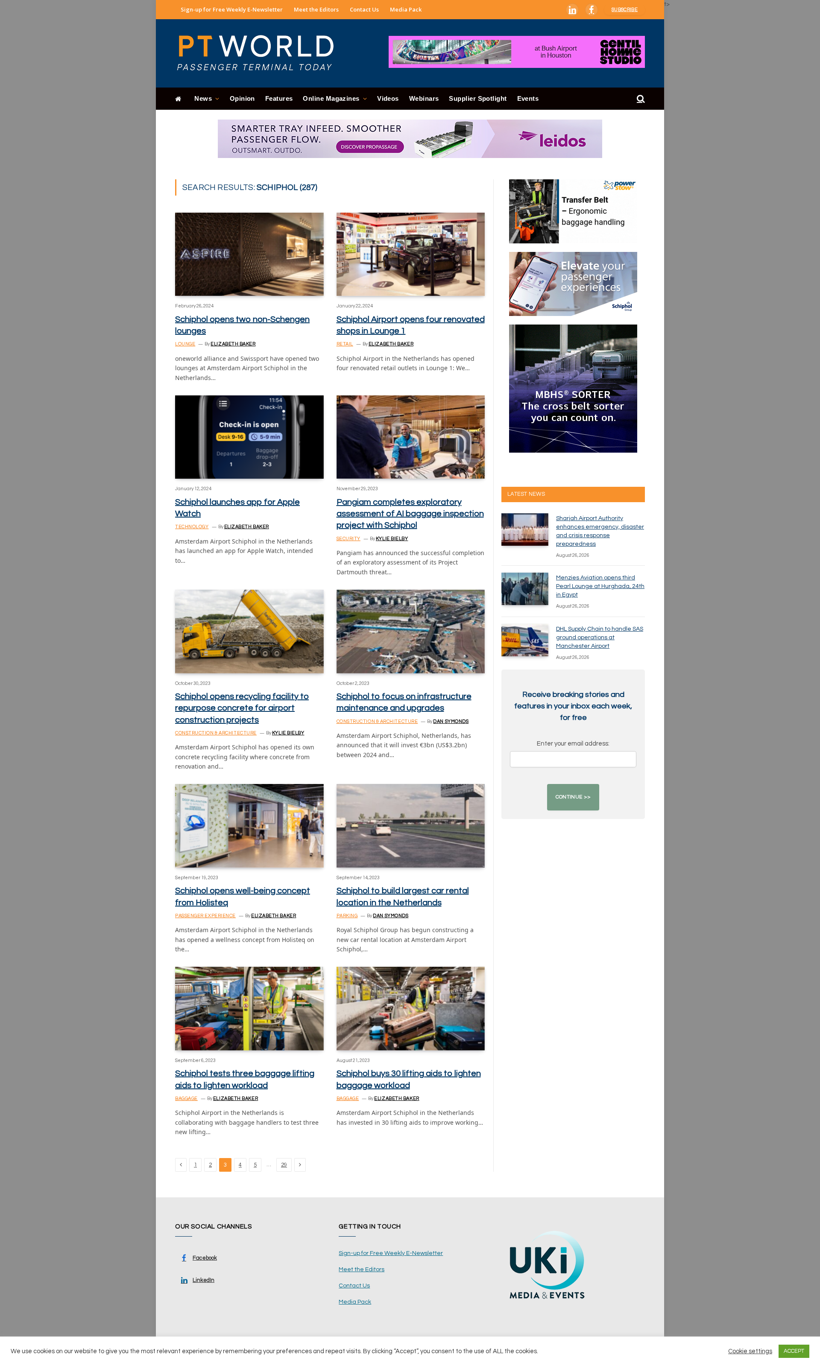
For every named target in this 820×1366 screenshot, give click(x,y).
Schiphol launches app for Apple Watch (237, 508)
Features (279, 98)
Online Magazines (331, 98)
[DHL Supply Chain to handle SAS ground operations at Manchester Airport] (524, 640)
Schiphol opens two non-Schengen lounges (242, 325)
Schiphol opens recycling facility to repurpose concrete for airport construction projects (242, 708)
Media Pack (406, 9)
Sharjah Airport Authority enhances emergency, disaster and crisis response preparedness (600, 531)
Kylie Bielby (392, 538)
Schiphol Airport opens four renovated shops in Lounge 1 (411, 325)
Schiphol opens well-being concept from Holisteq (242, 896)
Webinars (424, 98)
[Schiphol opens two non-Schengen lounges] (249, 254)
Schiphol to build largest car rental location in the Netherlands (403, 896)
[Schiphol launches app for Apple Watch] (249, 437)
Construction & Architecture (216, 733)
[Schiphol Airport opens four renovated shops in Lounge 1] (411, 254)
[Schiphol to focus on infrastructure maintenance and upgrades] (411, 631)
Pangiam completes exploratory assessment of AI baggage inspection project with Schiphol (410, 513)
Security (348, 538)
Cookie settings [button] (750, 1351)
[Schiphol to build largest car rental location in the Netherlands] (411, 825)
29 (284, 1165)
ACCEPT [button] (794, 1351)
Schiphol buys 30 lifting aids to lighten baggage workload (409, 1079)
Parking (347, 915)
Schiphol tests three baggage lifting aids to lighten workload (244, 1079)
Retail (345, 344)
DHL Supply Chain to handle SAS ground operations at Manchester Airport (599, 637)
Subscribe (625, 9)
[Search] (640, 98)
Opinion (242, 98)
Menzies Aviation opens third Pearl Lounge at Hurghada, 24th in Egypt (600, 586)
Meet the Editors (316, 9)
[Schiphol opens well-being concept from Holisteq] (249, 825)
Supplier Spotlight (478, 98)
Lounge (185, 344)
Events (528, 98)
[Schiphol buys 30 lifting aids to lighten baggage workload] (411, 1008)
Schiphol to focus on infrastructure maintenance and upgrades (404, 702)
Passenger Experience (205, 915)
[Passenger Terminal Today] (260, 53)
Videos (388, 98)
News (203, 98)
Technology (192, 526)
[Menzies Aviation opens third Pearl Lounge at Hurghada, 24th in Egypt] (524, 589)
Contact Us (364, 9)
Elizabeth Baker (233, 344)
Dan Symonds (451, 721)
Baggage (186, 1098)
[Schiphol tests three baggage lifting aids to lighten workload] (249, 1008)
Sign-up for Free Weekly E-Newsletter (232, 9)
